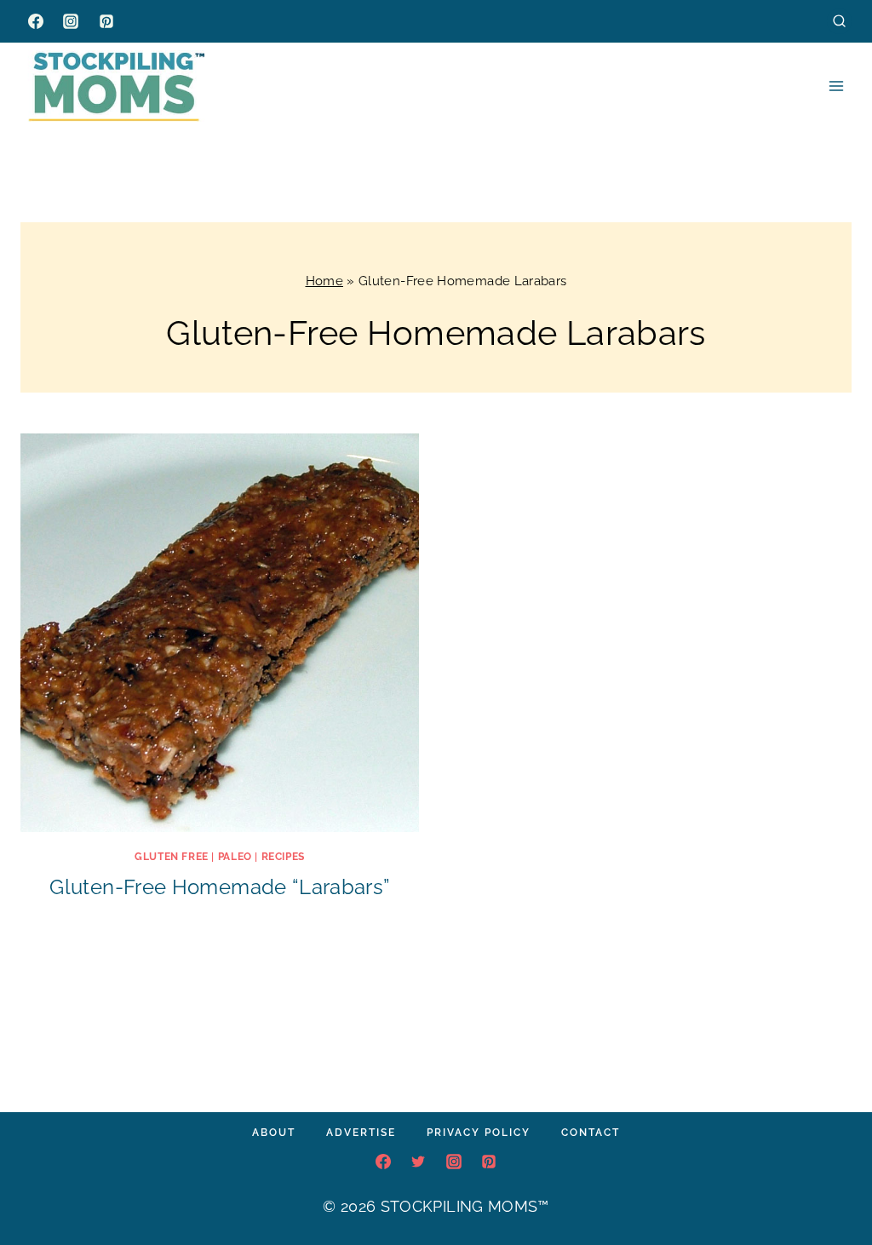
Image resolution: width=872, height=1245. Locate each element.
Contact (590, 1133)
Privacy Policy (479, 1133)
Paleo (235, 857)
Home (324, 281)
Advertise (361, 1133)
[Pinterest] (106, 21)
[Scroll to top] (832, 1180)
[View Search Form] (839, 21)
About (273, 1133)
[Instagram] (70, 21)
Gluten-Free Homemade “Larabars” (219, 887)
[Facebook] (35, 21)
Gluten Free (172, 857)
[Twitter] (418, 1161)
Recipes (283, 857)
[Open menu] (836, 85)
